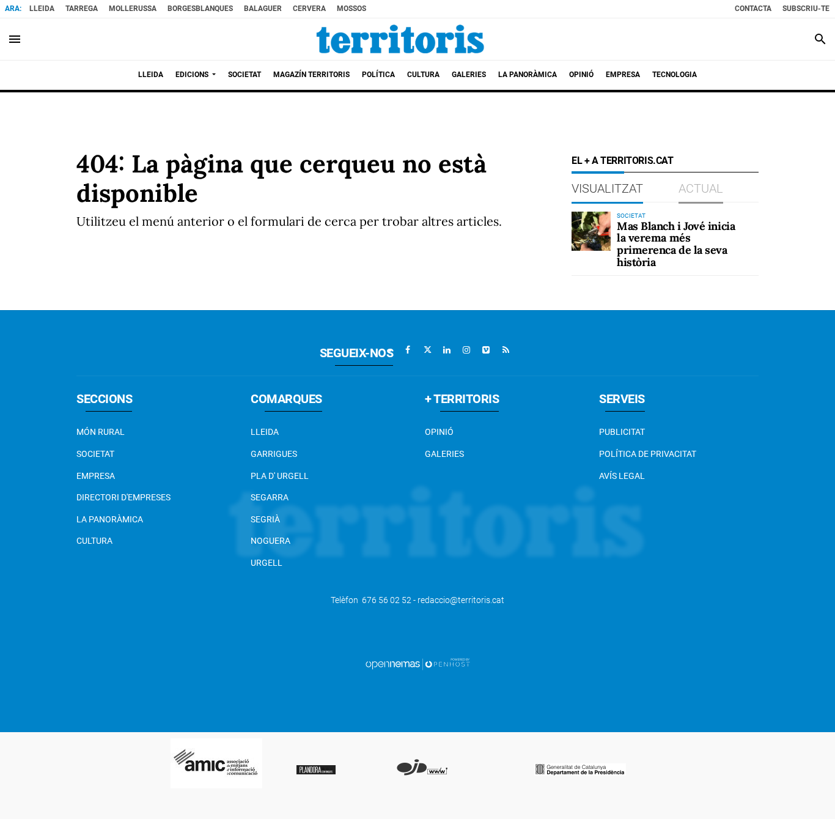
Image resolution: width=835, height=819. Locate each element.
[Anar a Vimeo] (486, 350)
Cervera (309, 8)
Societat (95, 454)
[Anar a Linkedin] (447, 350)
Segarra (270, 497)
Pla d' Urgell (280, 476)
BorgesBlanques (200, 8)
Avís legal (622, 476)
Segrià (265, 519)
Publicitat (622, 432)
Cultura (94, 541)
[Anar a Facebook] (408, 350)
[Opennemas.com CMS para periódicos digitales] (417, 664)
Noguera (270, 541)
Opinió (439, 432)
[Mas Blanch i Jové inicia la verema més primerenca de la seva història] (591, 231)
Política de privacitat (647, 454)
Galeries (444, 454)
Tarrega (81, 8)
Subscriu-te (805, 8)
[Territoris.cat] (400, 39)
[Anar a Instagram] (466, 350)
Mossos (351, 8)
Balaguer (263, 8)
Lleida (41, 8)
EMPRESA (95, 476)
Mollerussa (132, 8)
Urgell (266, 563)
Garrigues (274, 454)
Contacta (753, 8)
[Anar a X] (427, 350)
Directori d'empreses (123, 497)
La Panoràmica (109, 519)
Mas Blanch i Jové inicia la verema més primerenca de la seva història (676, 244)
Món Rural (100, 432)
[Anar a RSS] (505, 350)
